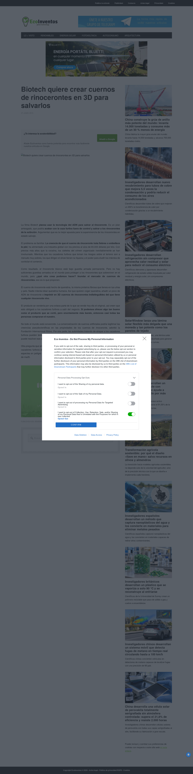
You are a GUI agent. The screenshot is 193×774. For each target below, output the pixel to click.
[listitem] (96, 377)
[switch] (131, 384)
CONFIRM (76, 425)
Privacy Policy (112, 435)
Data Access (96, 435)
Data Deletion (80, 435)
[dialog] (96, 387)
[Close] (145, 339)
